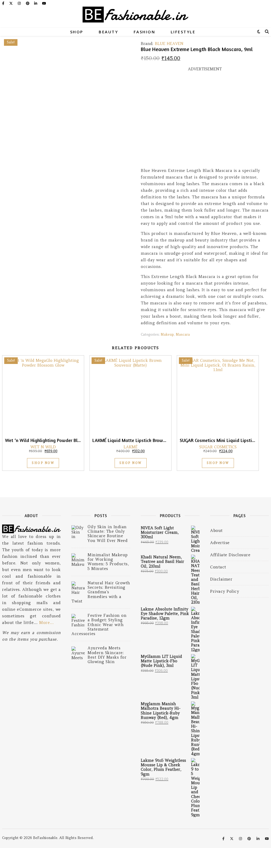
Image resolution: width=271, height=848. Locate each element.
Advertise (220, 542)
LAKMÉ (131, 446)
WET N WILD (43, 446)
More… (46, 622)
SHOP (76, 31)
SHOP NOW (43, 463)
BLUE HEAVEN (169, 43)
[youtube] (44, 3)
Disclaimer (221, 579)
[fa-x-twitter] (11, 3)
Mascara (183, 334)
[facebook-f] (3, 3)
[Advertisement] (205, 122)
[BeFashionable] (135, 17)
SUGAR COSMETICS (218, 446)
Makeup (167, 334)
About (216, 530)
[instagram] (20, 3)
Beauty (108, 31)
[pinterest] (28, 3)
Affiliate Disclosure (230, 554)
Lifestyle (183, 31)
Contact (218, 566)
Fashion (144, 31)
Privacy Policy (224, 591)
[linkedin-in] (36, 3)
